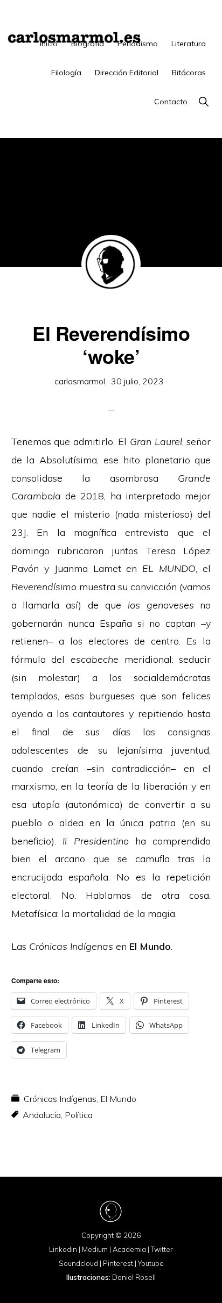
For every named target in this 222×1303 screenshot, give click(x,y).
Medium (95, 1249)
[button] (203, 101)
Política (79, 1114)
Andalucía (42, 1114)
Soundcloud (78, 1263)
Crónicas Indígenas (60, 1098)
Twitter (162, 1249)
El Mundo (150, 946)
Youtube (151, 1263)
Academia (129, 1249)
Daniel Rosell (134, 1277)
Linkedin (63, 1249)
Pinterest (118, 1263)
